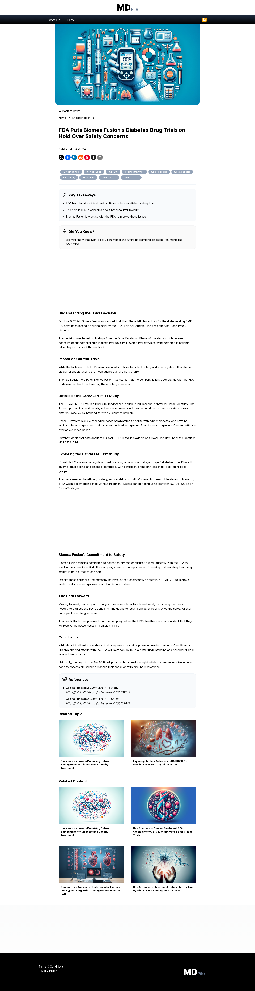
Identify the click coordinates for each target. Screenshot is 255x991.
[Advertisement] (127, 280)
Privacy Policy (48, 970)
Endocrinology (81, 118)
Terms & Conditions (51, 966)
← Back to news (69, 111)
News (70, 19)
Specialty (54, 19)
